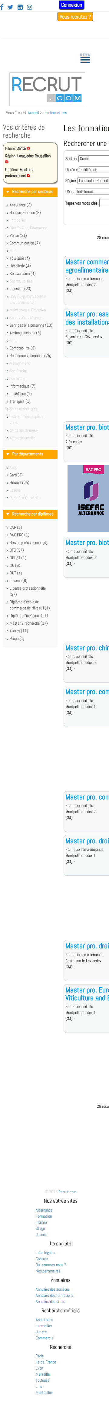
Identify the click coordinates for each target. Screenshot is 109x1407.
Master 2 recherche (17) (29, 623)
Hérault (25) (19, 482)
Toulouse (42, 1380)
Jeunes (41, 1234)
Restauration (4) (23, 273)
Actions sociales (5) (25, 332)
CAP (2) (16, 527)
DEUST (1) (18, 557)
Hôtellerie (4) (20, 265)
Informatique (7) (22, 386)
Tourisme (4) (20, 258)
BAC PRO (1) (19, 535)
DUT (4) (16, 573)
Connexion (71, 4)
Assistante (44, 1319)
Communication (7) (25, 243)
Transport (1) (20, 401)
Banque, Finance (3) (25, 212)
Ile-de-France (46, 1362)
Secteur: (71, 158)
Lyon (39, 1368)
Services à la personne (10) (31, 325)
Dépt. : (70, 191)
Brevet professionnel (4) (29, 542)
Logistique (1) (21, 393)
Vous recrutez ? (75, 16)
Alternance (44, 1210)
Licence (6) (19, 580)
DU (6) (15, 565)
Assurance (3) (21, 205)
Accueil (33, 112)
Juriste (41, 1332)
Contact (42, 1258)
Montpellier (44, 1392)
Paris (40, 1356)
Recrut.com (67, 1192)
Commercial (45, 1338)
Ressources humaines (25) (30, 355)
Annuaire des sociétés (53, 1289)
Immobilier (44, 1325)
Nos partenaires (48, 1271)
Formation (44, 1216)
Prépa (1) (17, 638)
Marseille (43, 1374)
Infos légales (45, 1252)
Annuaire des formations (54, 1295)
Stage (40, 1228)
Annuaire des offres (50, 1301)
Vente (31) (18, 235)
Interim (41, 1222)
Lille (39, 1386)
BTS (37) (17, 550)
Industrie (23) (20, 288)
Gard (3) (16, 475)
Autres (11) (19, 630)
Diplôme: (72, 169)
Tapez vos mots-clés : (82, 203)
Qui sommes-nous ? (51, 1265)
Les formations (55, 112)
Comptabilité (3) (23, 348)
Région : (71, 180)
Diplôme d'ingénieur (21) (29, 615)
